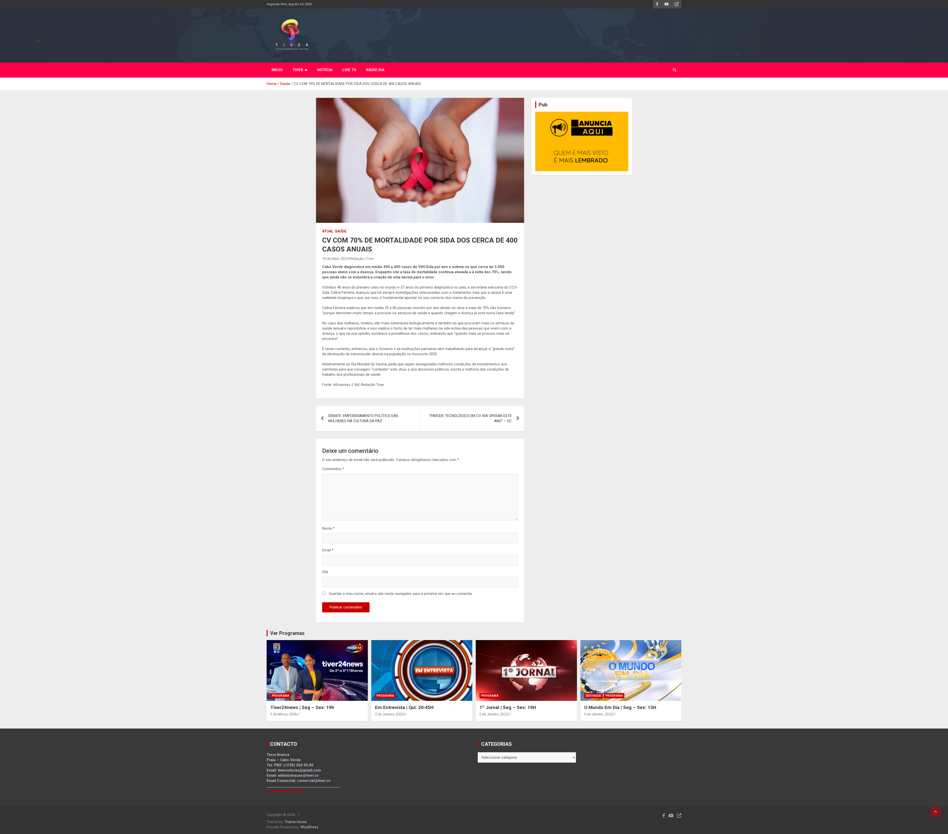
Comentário (333, 469)
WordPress (309, 827)
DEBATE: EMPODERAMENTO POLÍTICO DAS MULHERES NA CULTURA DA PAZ (363, 418)
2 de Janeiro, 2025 (389, 714)
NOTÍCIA (325, 70)
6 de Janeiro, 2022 (493, 714)
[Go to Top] (936, 812)
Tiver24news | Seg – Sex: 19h (302, 707)
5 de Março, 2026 (283, 714)
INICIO (277, 70)
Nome (328, 528)
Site (325, 572)
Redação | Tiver (362, 259)
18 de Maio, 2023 (335, 259)
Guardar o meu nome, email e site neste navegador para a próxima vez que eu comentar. (401, 593)
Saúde (340, 231)
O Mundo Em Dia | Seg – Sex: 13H (620, 707)
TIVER (298, 70)
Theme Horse (295, 822)
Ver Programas (287, 633)
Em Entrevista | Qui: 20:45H (404, 707)
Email (328, 550)
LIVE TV (349, 70)
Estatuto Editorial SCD (286, 791)
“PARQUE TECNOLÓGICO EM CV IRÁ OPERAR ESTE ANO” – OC (470, 418)
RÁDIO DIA (375, 70)
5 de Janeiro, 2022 (598, 714)
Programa (280, 695)
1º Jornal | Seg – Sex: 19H (507, 707)
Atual (327, 231)
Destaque (593, 695)
